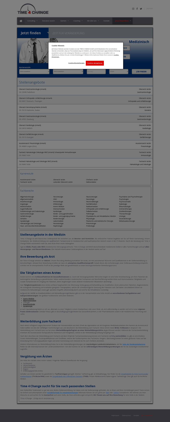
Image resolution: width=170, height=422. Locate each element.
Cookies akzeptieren (95, 63)
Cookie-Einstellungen (76, 63)
